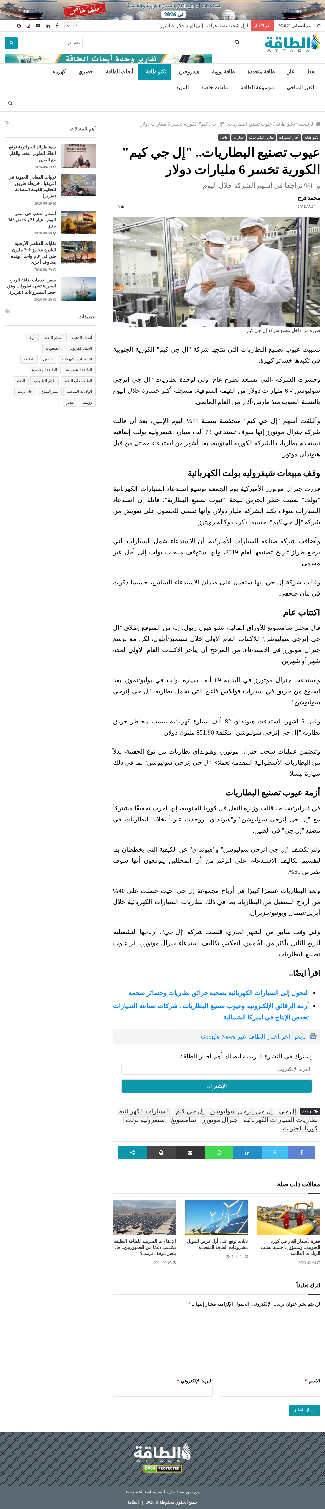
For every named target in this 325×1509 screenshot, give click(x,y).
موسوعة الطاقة (257, 87)
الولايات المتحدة (79, 391)
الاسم (312, 1380)
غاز (291, 71)
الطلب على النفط (78, 381)
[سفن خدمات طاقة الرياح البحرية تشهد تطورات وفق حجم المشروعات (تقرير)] (78, 289)
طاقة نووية (223, 71)
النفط (20, 381)
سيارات (238, 137)
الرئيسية (307, 124)
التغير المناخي (301, 87)
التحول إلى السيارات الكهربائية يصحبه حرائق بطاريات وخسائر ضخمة (218, 992)
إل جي (287, 1111)
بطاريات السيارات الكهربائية (281, 1119)
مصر (70, 402)
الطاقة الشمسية (79, 370)
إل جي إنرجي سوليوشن (241, 1111)
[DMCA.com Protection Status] (162, 1469)
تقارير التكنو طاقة (261, 137)
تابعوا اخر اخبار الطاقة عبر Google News (253, 1036)
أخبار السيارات (289, 137)
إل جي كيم (190, 1111)
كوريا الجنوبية (300, 1128)
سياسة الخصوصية (141, 1492)
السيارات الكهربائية (144, 1111)
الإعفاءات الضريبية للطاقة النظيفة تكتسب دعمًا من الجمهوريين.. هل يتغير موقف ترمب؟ (145, 1247)
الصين (48, 359)
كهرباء (59, 71)
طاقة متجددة (261, 71)
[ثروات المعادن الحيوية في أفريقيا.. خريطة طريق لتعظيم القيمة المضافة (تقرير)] (78, 186)
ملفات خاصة (214, 87)
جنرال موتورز (220, 1119)
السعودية (53, 348)
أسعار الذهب (82, 337)
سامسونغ (183, 1119)
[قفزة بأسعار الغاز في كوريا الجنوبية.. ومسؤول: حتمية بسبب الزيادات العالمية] (288, 1217)
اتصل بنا (171, 1492)
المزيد (182, 87)
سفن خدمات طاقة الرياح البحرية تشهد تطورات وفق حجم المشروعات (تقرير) (31, 286)
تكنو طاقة (156, 71)
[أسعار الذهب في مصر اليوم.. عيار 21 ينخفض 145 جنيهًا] (78, 222)
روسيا (87, 402)
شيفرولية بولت (145, 1119)
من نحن (192, 1492)
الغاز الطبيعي (44, 381)
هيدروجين (189, 71)
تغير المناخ (49, 391)
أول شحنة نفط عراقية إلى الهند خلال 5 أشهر (204, 25)
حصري (85, 71)
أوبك (31, 337)
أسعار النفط (53, 337)
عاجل (224, 137)
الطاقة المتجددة (44, 370)
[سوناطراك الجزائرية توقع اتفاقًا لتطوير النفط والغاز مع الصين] (78, 156)
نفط (311, 71)
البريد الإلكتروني (195, 1380)
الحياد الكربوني (80, 348)
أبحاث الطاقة (119, 71)
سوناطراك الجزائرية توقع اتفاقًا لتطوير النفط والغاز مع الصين (32, 153)
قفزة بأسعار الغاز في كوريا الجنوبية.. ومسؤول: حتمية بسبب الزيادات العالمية (290, 1247)
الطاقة (29, 359)
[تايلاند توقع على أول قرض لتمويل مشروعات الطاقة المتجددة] (216, 1217)
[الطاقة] (292, 42)
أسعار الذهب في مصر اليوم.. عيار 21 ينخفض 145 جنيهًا (32, 219)
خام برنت (25, 391)
